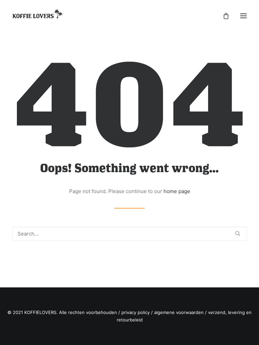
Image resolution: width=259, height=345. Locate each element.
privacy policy (135, 312)
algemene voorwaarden (179, 312)
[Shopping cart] (223, 16)
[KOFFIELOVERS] (37, 16)
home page (177, 191)
